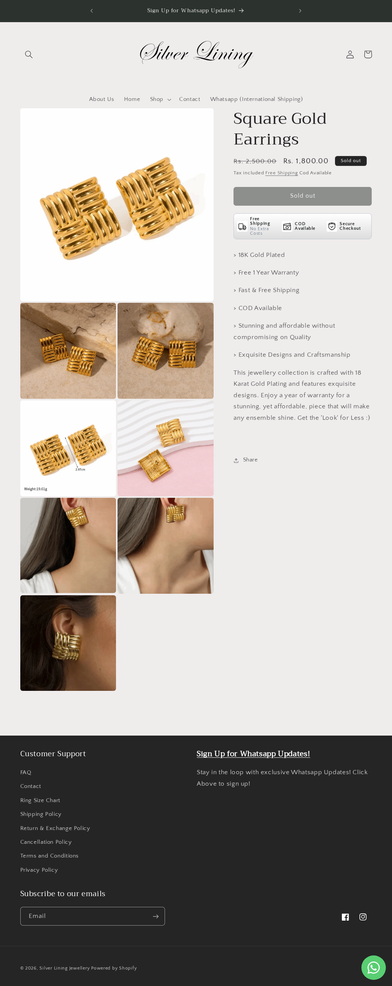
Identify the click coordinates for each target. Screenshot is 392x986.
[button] (29, 54)
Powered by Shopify (114, 968)
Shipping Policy (41, 814)
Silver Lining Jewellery (64, 968)
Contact (30, 786)
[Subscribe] (155, 916)
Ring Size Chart (40, 801)
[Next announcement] (300, 10)
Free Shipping (281, 172)
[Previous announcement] (91, 10)
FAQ (25, 773)
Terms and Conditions (49, 856)
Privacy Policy (39, 870)
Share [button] (250, 460)
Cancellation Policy (46, 842)
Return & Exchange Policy (55, 828)
